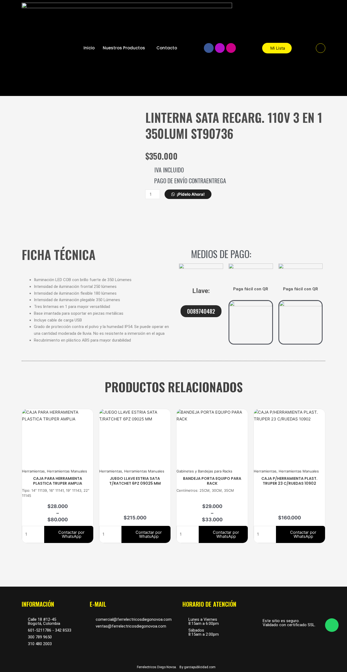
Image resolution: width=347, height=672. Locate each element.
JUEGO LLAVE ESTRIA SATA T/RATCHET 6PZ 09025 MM (135, 481)
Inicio (89, 48)
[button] (320, 48)
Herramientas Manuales (67, 471)
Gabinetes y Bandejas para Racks (204, 471)
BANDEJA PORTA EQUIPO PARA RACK (212, 481)
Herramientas (33, 471)
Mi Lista (277, 48)
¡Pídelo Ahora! (191, 194)
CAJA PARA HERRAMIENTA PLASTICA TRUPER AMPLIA (57, 481)
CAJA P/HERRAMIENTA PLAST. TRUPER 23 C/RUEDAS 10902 (289, 481)
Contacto (166, 48)
